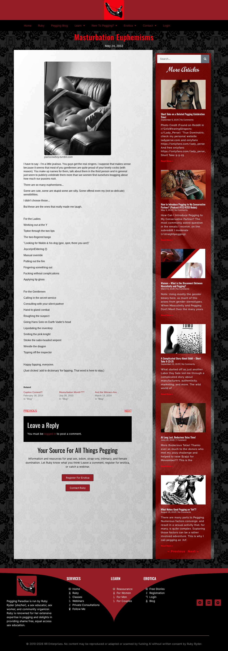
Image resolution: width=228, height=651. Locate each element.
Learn (78, 25)
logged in (50, 433)
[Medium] (209, 602)
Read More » (167, 161)
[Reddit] (200, 602)
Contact (148, 25)
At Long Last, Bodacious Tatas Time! (178, 437)
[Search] (205, 59)
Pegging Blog (59, 25)
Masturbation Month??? (71, 392)
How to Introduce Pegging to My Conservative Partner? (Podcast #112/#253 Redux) (183, 205)
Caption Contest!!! (33, 392)
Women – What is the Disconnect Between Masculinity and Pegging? (181, 284)
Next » (193, 551)
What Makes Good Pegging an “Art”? (178, 509)
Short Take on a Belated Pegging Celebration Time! (183, 115)
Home (27, 25)
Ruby (41, 25)
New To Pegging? (103, 25)
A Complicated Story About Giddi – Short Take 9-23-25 (181, 359)
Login (166, 25)
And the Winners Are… (107, 392)
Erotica (128, 25)
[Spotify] (218, 602)
